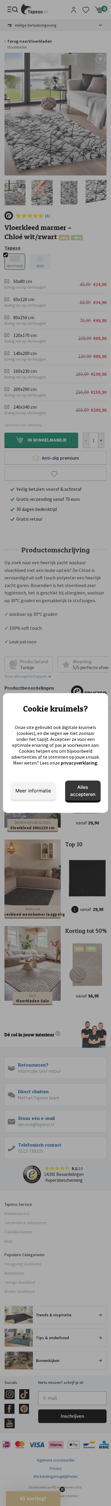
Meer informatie (33, 791)
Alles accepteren (83, 790)
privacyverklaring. (79, 763)
